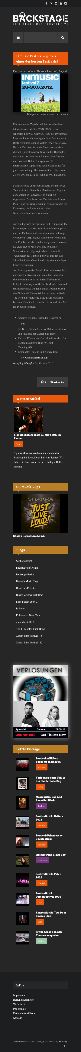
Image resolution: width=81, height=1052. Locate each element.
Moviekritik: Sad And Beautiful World (49, 798)
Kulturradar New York (28, 615)
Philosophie (19, 1008)
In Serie (20, 608)
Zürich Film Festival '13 (29, 635)
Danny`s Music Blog (27, 581)
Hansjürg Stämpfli (22, 363)
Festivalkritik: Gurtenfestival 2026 (48, 895)
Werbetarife (19, 1004)
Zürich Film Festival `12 (29, 642)
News (18, 443)
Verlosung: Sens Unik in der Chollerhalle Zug (50, 779)
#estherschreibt (24, 561)
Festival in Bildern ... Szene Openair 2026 (48, 760)
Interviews (42, 860)
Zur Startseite (54, 382)
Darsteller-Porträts (25, 588)
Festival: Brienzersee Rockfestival (49, 837)
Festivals (42, 767)
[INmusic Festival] (40, 93)
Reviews (41, 805)
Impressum (19, 995)
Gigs (40, 902)
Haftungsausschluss (23, 999)
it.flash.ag (63, 1041)
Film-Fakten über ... (27, 601)
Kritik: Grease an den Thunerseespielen (49, 933)
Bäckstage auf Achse (27, 567)
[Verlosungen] (40, 683)
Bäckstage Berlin (25, 574)
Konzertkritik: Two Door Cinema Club (51, 914)
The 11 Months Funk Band (30, 629)
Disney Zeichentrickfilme (29, 595)
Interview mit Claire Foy (51, 854)
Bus (23, 323)
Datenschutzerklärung (24, 1013)
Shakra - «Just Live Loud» (29, 535)
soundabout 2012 (25, 622)
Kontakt (17, 1017)
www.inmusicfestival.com (34, 357)
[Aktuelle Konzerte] (40, 719)
